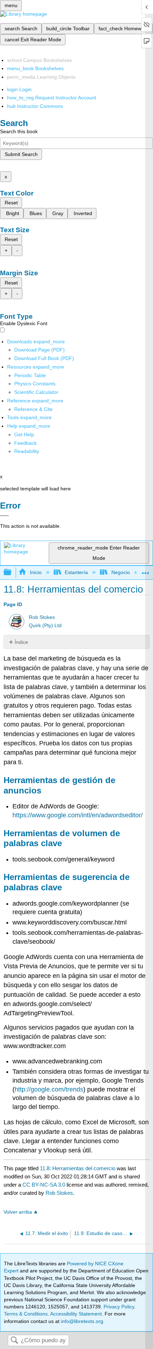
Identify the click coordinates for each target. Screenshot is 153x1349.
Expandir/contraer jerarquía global (12, 572)
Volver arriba (18, 1212)
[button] (25, 443)
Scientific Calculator (36, 392)
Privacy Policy (119, 1306)
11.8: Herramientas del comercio (77, 1168)
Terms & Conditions (26, 1314)
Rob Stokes (42, 617)
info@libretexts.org (81, 1321)
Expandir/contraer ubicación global (145, 570)
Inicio (35, 572)
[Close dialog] (4, 515)
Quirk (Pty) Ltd (45, 625)
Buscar (14, 1340)
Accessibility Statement (76, 1314)
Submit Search (21, 154)
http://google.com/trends (49, 1089)
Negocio (120, 572)
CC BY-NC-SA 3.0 (43, 1185)
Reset (11, 202)
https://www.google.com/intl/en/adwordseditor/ (77, 815)
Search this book (19, 131)
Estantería (76, 572)
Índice (21, 642)
